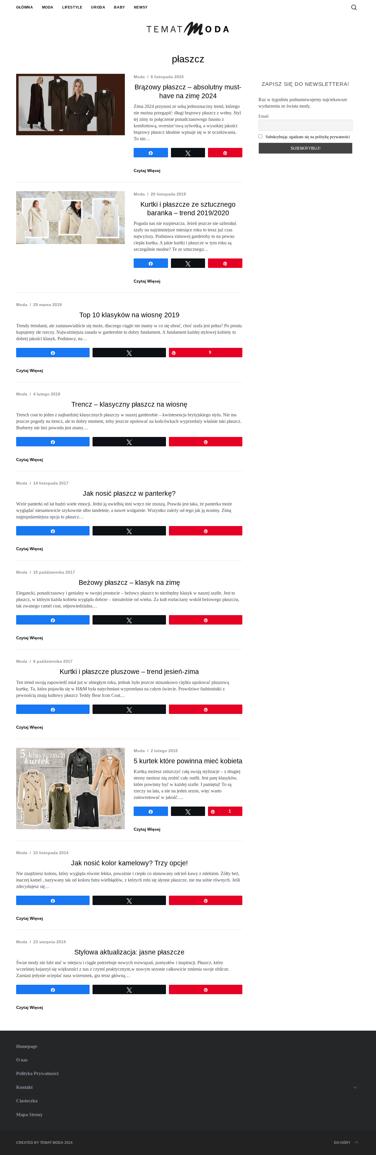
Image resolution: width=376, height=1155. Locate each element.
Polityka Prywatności (37, 1073)
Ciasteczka (27, 1100)
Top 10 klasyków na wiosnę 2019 (129, 315)
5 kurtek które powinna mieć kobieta (188, 761)
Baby (119, 7)
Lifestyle (72, 7)
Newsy (141, 7)
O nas (22, 1059)
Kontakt (24, 1087)
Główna (24, 7)
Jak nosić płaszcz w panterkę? (129, 493)
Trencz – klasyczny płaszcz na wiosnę (129, 404)
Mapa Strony (29, 1114)
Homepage (26, 1046)
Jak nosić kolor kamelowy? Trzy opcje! (129, 863)
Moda (47, 7)
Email (263, 116)
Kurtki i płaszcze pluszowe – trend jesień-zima (129, 671)
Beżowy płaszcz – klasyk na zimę (129, 582)
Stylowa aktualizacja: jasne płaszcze (129, 952)
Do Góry (342, 1143)
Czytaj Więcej (147, 170)
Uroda (98, 7)
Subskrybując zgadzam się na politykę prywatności (308, 137)
